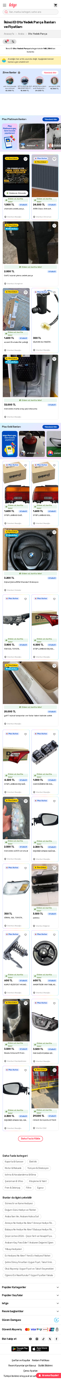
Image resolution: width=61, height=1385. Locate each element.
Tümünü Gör (50, 73)
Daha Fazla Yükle (30, 1138)
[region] (32, 84)
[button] (5, 5)
